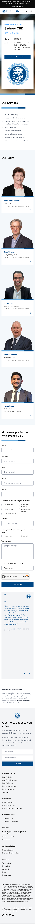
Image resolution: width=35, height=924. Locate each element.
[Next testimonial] (29, 674)
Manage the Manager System (12, 808)
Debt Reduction (7, 783)
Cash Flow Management (10, 780)
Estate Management (8, 789)
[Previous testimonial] (24, 674)
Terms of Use (6, 863)
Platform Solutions (8, 850)
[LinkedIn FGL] (6, 915)
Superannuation (7, 818)
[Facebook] (3, 915)
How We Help (7, 777)
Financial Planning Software (11, 853)
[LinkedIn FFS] (10, 915)
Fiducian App (6, 875)
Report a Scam (7, 840)
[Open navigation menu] (32, 11)
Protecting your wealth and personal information (14, 833)
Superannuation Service (10, 821)
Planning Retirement (9, 786)
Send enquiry (17, 584)
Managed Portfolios (8, 805)
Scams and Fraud (8, 837)
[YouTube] (13, 915)
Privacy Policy (6, 866)
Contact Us (5, 869)
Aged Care (5, 792)
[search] (26, 11)
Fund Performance (8, 802)
